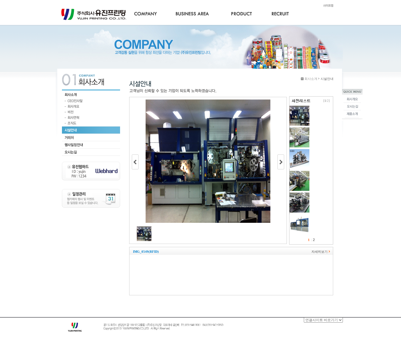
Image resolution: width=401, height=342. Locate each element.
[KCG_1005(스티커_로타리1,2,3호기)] (299, 195)
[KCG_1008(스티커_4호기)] (299, 173)
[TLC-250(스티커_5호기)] (299, 151)
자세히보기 (319, 251)
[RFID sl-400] (299, 216)
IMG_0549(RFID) (146, 251)
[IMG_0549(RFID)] (299, 108)
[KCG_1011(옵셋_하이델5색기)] (299, 129)
